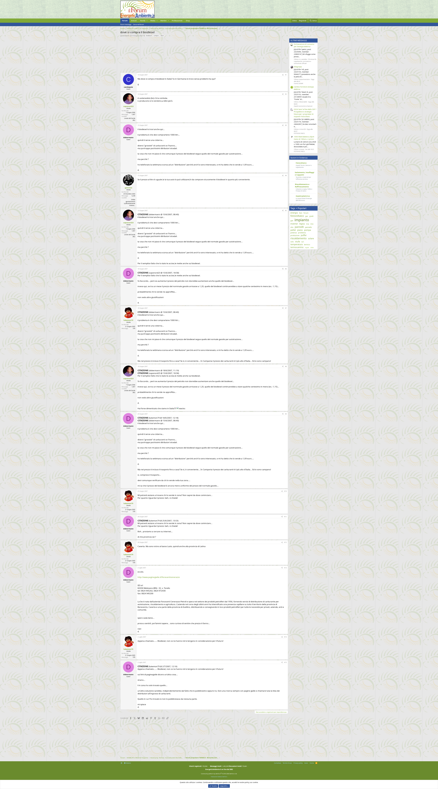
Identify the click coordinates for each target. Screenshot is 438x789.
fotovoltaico (297, 215)
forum (306, 213)
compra (156, 36)
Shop (188, 20)
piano (300, 230)
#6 (286, 269)
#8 (286, 366)
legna (302, 223)
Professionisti (177, 20)
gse (291, 220)
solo (292, 241)
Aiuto (306, 763)
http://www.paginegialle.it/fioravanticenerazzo (159, 577)
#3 (286, 125)
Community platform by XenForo (219, 774)
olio (291, 227)
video (312, 247)
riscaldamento (298, 238)
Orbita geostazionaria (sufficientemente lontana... (129, 202)
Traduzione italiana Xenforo (219, 776)
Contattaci (277, 763)
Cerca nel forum (138, 24)
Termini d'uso (287, 763)
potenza (293, 232)
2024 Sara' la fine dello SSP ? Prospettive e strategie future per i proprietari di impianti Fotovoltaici (305, 113)
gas (306, 216)
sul (302, 241)
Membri (163, 20)
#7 (286, 308)
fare (300, 213)
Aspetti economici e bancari (303, 106)
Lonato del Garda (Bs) (129, 119)
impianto (302, 220)
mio (311, 224)
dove (162, 36)
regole (307, 247)
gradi (311, 216)
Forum (125, 20)
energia (294, 212)
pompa (307, 230)
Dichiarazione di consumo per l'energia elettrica (304, 45)
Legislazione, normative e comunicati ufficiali (302, 62)
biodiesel (149, 36)
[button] (147, 20)
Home (312, 763)
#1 (286, 75)
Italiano (128, 763)
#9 (286, 414)
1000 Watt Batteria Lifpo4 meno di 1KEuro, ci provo (304, 137)
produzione (294, 235)
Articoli (134, 20)
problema (302, 232)
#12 (285, 542)
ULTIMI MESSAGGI (298, 40)
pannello (308, 227)
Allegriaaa (298, 67)
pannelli (299, 226)
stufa (297, 241)
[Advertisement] (188, 54)
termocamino (297, 247)
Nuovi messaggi (125, 24)
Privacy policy (298, 763)
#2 (286, 94)
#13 (285, 568)
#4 (286, 175)
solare (311, 238)
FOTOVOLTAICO (299, 133)
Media (152, 20)
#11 (285, 517)
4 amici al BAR (298, 83)
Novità (142, 20)
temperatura (296, 244)
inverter (294, 223)
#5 (286, 210)
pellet (293, 230)
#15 (285, 662)
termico (307, 244)
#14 (285, 637)
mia (307, 224)
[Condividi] (282, 75)
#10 (285, 491)
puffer (304, 235)
